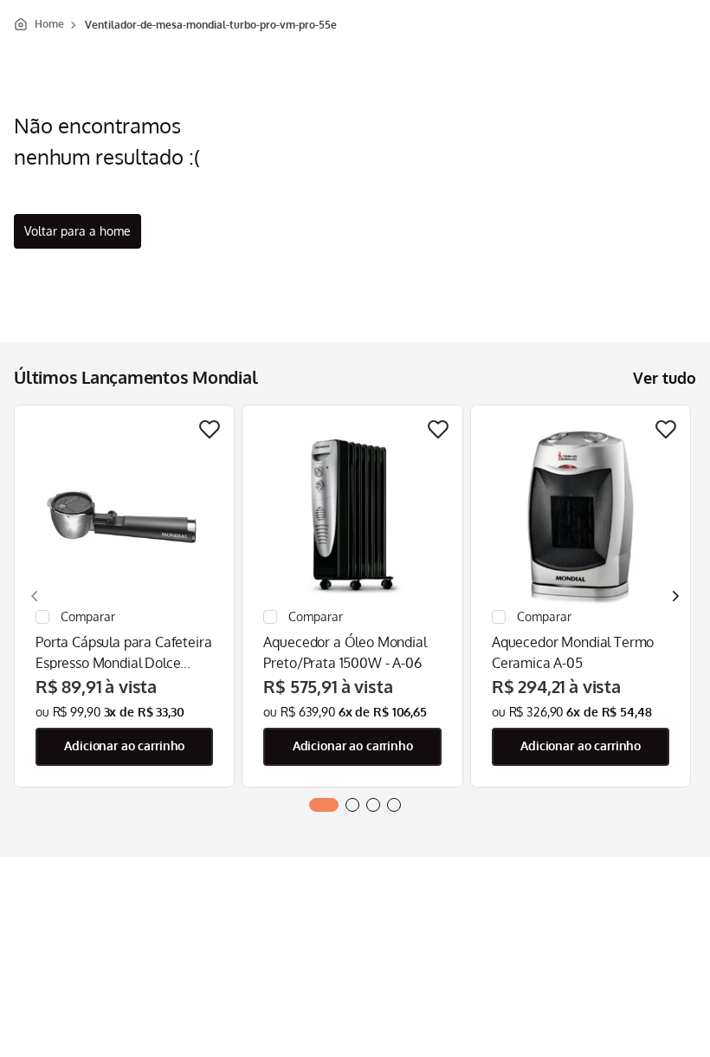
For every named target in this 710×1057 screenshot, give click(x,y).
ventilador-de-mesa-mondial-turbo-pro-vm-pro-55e (211, 25)
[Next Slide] (675, 596)
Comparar (137, 617)
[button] (324, 805)
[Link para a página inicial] (39, 24)
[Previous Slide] (34, 596)
